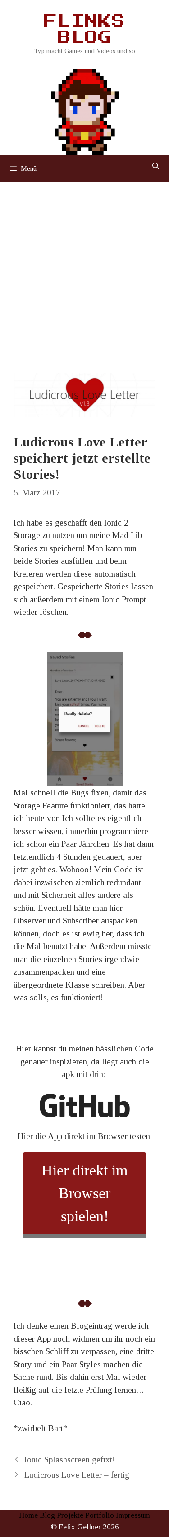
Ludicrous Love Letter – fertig (76, 1475)
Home (28, 1515)
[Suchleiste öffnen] (155, 166)
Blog (47, 1515)
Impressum (133, 1515)
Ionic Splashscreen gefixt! (69, 1459)
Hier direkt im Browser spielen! (84, 1193)
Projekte (70, 1515)
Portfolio (99, 1515)
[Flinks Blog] (85, 109)
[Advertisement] (84, 270)
